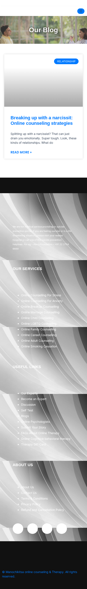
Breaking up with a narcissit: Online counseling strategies (42, 120)
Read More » (21, 152)
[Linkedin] (61, 528)
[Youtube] (47, 528)
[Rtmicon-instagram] (32, 528)
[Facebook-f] (18, 528)
